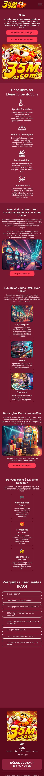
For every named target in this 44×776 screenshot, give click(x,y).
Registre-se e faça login (22, 32)
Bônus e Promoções (22, 466)
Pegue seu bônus (22, 274)
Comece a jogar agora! (22, 39)
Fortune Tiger (22, 755)
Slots (16, 751)
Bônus (22, 751)
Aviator (35, 751)
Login (28, 751)
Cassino (9, 751)
